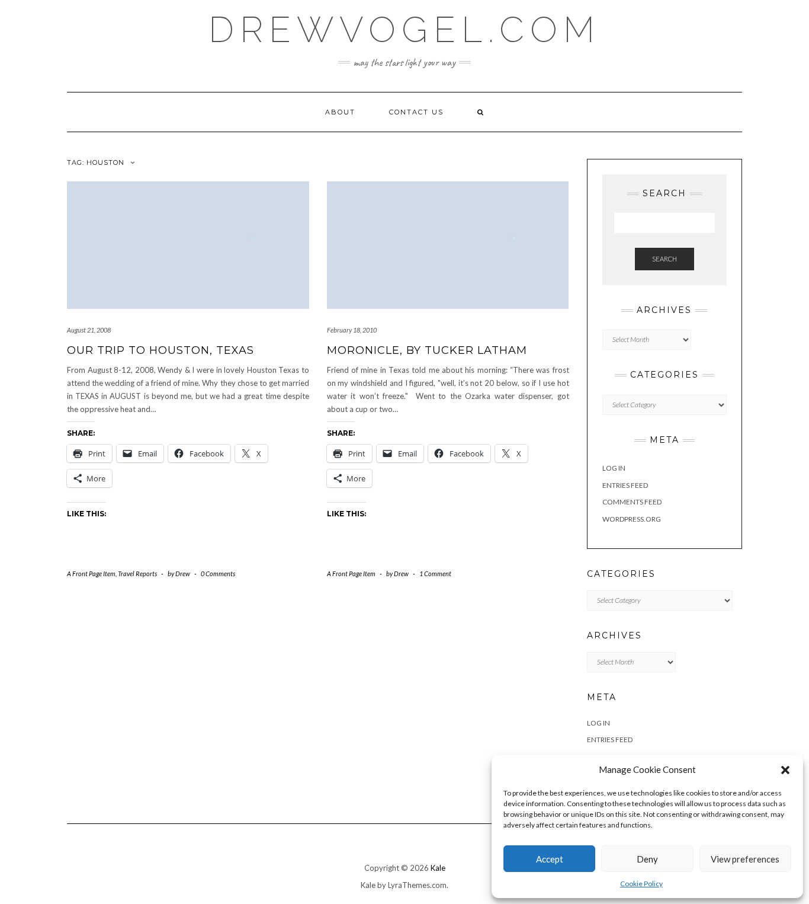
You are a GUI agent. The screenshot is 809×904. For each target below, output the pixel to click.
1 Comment (435, 573)
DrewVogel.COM (404, 29)
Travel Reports (137, 573)
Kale (438, 868)
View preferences (745, 859)
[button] (785, 770)
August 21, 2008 (89, 330)
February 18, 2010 (352, 330)
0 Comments (218, 573)
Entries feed (625, 485)
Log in (613, 468)
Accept (549, 859)
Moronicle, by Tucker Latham (427, 350)
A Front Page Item (91, 573)
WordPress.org (631, 519)
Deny (647, 859)
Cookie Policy (641, 883)
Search (664, 259)
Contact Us (416, 112)
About (340, 112)
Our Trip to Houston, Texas (160, 350)
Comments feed (632, 501)
